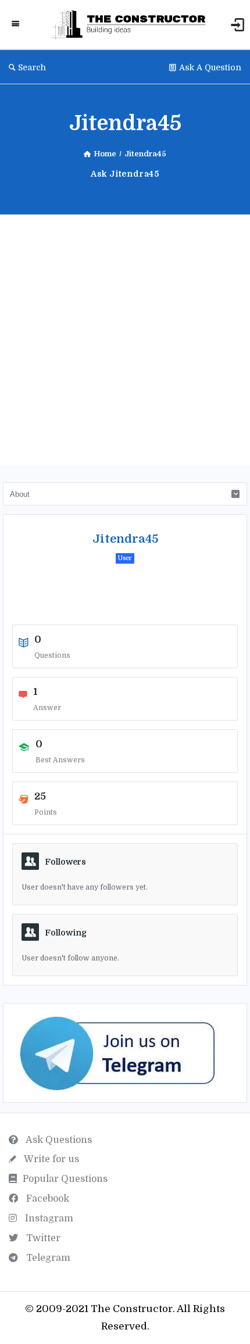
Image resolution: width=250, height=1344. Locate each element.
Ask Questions (58, 1140)
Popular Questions (65, 1179)
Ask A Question (210, 67)
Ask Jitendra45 (125, 173)
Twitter (42, 1238)
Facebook (46, 1199)
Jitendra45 (125, 539)
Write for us (50, 1159)
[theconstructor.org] (131, 24)
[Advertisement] (125, 340)
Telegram (47, 1258)
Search (32, 67)
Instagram (48, 1218)
